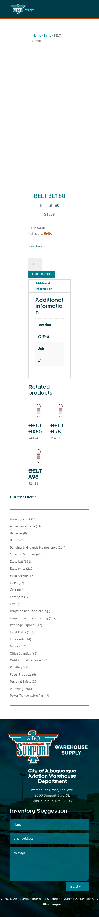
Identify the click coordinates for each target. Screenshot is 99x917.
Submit (77, 886)
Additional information (43, 286)
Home (36, 35)
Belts (47, 35)
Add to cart (42, 274)
